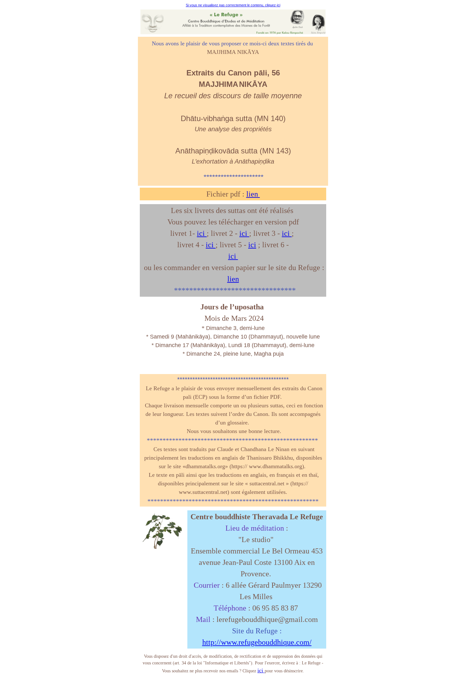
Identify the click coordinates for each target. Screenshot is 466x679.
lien (253, 194)
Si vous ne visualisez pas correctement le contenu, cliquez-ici (233, 5)
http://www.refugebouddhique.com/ (257, 642)
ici (202, 233)
